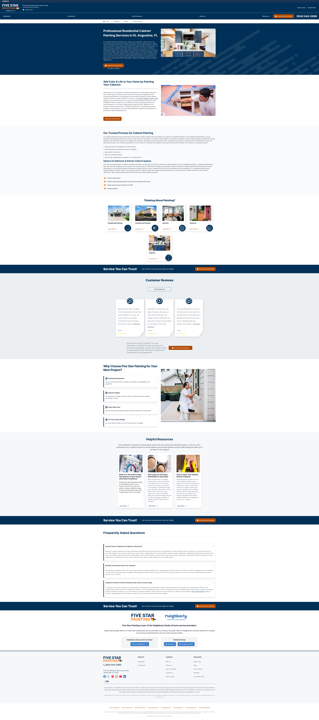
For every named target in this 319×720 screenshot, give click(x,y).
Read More (136, 324)
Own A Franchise (171, 669)
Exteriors (193, 223)
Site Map (196, 673)
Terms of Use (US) (114, 707)
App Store (171, 644)
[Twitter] (108, 676)
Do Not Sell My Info (191, 707)
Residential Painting (115, 223)
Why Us (168, 661)
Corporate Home (199, 676)
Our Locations (198, 669)
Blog (195, 665)
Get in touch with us (198, 591)
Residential (141, 661)
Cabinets (152, 253)
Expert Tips (197, 661)
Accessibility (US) (166, 707)
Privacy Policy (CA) (153, 707)
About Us (169, 665)
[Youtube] (120, 676)
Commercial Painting (142, 223)
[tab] (7, 16)
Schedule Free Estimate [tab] (284, 16)
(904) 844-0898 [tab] (306, 16)
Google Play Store (187, 644)
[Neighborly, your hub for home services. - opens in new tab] (176, 617)
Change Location (29, 9)
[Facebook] (104, 676)
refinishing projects (180, 445)
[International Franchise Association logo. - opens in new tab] (106, 682)
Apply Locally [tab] (301, 7)
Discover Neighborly (138, 644)
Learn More (111, 229)
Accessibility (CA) (178, 707)
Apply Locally (170, 676)
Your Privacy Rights (204, 707)
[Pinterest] (112, 676)
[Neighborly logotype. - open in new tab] (5, 1)
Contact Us (169, 673)
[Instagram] (116, 676)
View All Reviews (159, 289)
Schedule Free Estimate (114, 65)
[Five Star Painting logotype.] (11, 7)
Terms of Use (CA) (127, 707)
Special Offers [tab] (312, 7)
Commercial (141, 665)
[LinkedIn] (124, 676)
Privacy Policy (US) (140, 707)
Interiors (165, 223)
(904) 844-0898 (113, 665)
